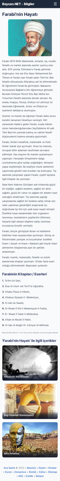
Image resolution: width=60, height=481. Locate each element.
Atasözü (31, 467)
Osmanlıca (20, 471)
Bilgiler (29, 4)
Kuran (8, 471)
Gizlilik (29, 476)
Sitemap (52, 471)
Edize (42, 471)
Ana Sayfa (9, 467)
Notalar (52, 467)
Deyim (42, 467)
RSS (20, 476)
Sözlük (32, 471)
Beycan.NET (11, 4)
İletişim (40, 476)
